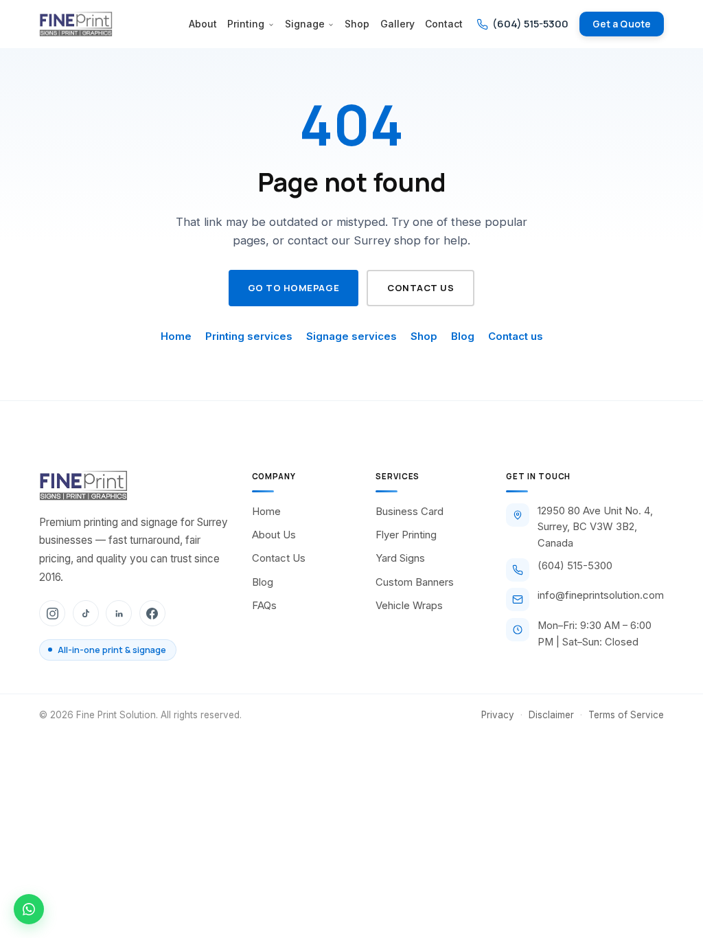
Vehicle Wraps (409, 605)
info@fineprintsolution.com (601, 595)
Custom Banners (415, 582)
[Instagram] (52, 613)
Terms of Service (626, 714)
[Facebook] (152, 613)
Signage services (351, 336)
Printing (245, 24)
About (203, 24)
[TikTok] (86, 613)
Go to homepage (293, 288)
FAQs (264, 605)
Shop (357, 24)
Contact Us (279, 558)
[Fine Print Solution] (75, 24)
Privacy (497, 714)
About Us (274, 535)
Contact (444, 24)
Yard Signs (400, 558)
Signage (305, 24)
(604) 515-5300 (575, 566)
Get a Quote (622, 23)
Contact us (420, 288)
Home (176, 336)
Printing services (248, 336)
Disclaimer (551, 714)
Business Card (409, 511)
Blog (462, 336)
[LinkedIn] (119, 613)
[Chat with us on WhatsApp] (29, 909)
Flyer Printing (406, 535)
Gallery (397, 24)
